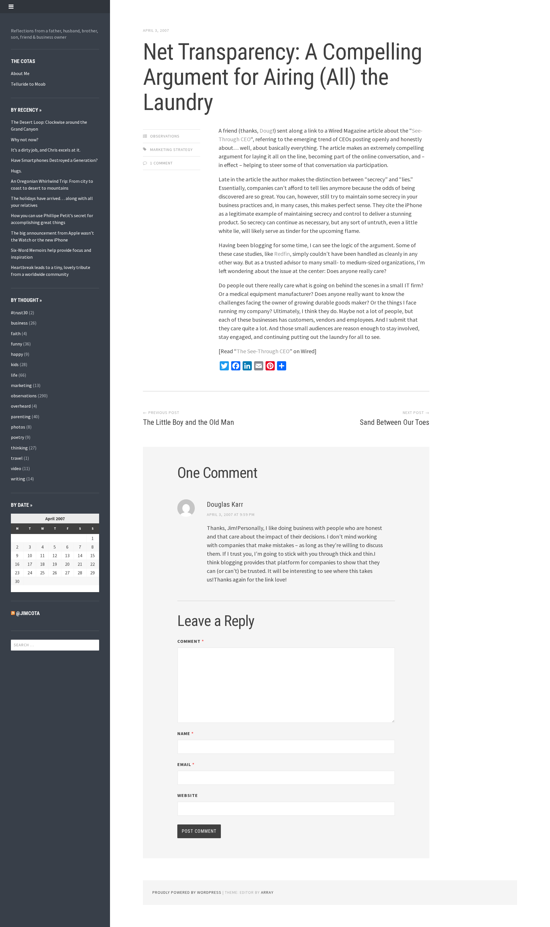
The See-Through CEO (263, 351)
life (14, 375)
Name (185, 733)
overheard (21, 406)
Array (267, 892)
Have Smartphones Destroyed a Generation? (54, 160)
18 (42, 564)
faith (16, 333)
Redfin (282, 253)
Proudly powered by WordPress (186, 892)
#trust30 (19, 312)
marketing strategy (171, 149)
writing (18, 479)
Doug (266, 130)
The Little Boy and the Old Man (188, 422)
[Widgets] (11, 6)
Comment (190, 641)
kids (15, 364)
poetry (17, 437)
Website (187, 795)
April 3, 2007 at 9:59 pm (231, 514)
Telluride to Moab (28, 84)
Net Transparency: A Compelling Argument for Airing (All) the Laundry (282, 77)
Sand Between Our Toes (394, 422)
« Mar (16, 589)
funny (16, 344)
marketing (21, 385)
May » (29, 589)
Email (186, 764)
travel (17, 458)
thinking (19, 448)
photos (18, 427)
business (19, 323)
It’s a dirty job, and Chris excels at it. (45, 150)
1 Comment (161, 163)
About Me (20, 73)
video (16, 468)
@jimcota (28, 613)
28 (80, 573)
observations (24, 395)
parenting (21, 416)
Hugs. (16, 171)
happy (17, 354)
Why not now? (24, 139)
